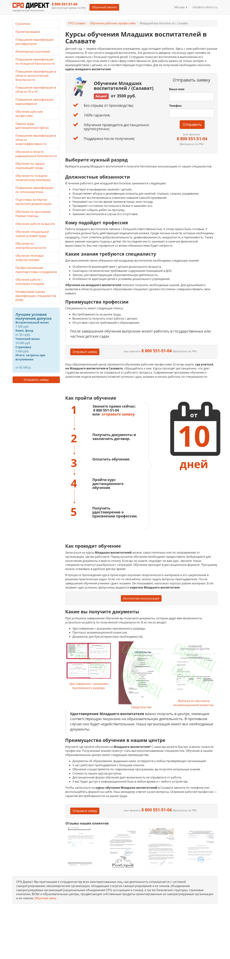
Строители (22, 24)
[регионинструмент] (82, 846)
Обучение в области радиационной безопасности (36, 154)
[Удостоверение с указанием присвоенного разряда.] (88, 661)
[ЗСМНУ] (161, 848)
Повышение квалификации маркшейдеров (34, 102)
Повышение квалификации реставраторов (34, 42)
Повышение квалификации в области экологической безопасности (35, 75)
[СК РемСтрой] (122, 848)
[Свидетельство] (141, 673)
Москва (180, 7)
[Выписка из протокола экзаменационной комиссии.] (193, 670)
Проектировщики (27, 32)
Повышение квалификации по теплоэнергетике (34, 190)
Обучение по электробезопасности (30, 246)
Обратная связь (45, 898)
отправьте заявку (118, 414)
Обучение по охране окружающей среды (30, 166)
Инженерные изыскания (32, 51)
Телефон (175, 106)
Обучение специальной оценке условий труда (32, 234)
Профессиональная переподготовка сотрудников (36, 270)
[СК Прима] (200, 848)
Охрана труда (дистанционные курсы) (32, 126)
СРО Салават (77, 23)
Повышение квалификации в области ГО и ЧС (35, 90)
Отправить (192, 124)
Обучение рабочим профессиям (112, 23)
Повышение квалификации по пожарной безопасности (35, 61)
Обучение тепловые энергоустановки (29, 258)
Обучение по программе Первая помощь (32, 214)
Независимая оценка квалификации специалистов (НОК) (35, 296)
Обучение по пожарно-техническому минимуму (32, 178)
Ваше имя (176, 89)
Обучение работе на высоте (35, 224)
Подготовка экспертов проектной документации (33, 202)
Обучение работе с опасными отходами (29, 282)
